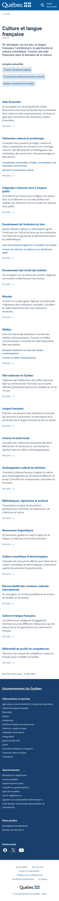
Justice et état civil (11, 740)
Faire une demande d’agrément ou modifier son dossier (29, 245)
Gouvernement (11, 770)
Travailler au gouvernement (15, 787)
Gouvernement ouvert (12, 783)
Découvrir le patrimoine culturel (18, 170)
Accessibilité (21, 867)
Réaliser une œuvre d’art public (19, 83)
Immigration (8, 736)
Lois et (11, 795)
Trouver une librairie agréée (17, 69)
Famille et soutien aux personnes (18, 724)
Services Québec (10, 779)
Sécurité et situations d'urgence (17, 748)
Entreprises (7, 720)
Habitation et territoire (13, 732)
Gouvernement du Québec (22, 689)
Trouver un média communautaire (19, 357)
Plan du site (37, 867)
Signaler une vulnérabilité (21, 799)
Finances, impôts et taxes (14, 728)
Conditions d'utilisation (23, 879)
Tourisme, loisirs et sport (14, 752)
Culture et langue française (15, 708)
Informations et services (16, 698)
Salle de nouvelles (11, 791)
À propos (43, 879)
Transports (7, 756)
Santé (5, 744)
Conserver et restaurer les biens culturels (24, 76)
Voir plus (6, 126)
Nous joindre (52, 7)
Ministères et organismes (14, 775)
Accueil (7, 14)
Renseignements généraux (15, 825)
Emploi (5, 716)
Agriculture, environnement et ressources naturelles (27, 704)
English (49, 4)
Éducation (7, 712)
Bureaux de (12, 829)
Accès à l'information (29, 871)
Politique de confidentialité (30, 875)
